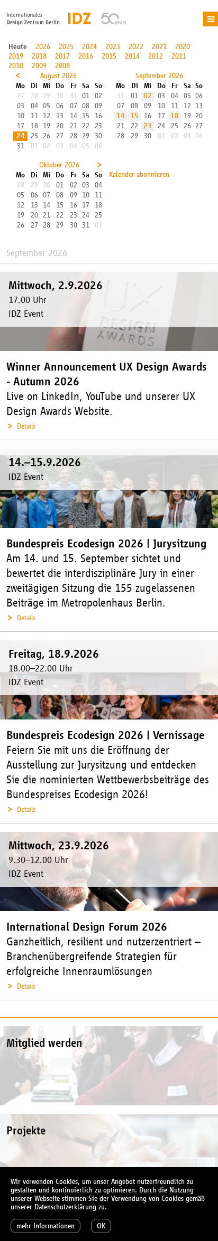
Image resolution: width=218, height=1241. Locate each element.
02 (147, 96)
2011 (178, 56)
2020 (182, 47)
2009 (39, 66)
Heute (17, 47)
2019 (15, 56)
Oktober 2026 (59, 165)
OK (101, 1226)
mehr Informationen (45, 1226)
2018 (39, 56)
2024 (89, 47)
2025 (66, 47)
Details (26, 426)
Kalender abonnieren (139, 174)
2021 (159, 47)
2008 (62, 66)
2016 (85, 56)
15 (134, 116)
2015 (109, 56)
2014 (132, 56)
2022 (136, 47)
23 (147, 126)
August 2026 (58, 76)
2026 (42, 47)
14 (120, 116)
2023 (112, 47)
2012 (155, 56)
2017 (62, 56)
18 (174, 116)
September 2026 (159, 76)
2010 (15, 66)
